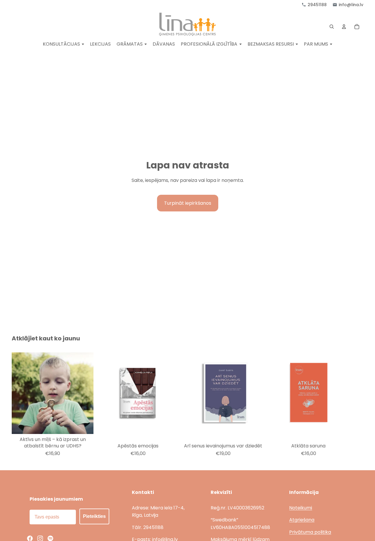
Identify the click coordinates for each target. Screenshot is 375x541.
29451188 (317, 5)
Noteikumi (300, 507)
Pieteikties (94, 516)
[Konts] (344, 26)
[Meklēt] (331, 26)
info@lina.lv (351, 5)
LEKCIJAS (100, 44)
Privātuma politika (310, 532)
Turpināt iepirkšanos (187, 203)
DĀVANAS (164, 44)
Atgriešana (301, 519)
